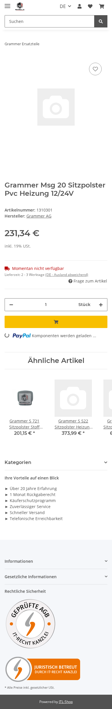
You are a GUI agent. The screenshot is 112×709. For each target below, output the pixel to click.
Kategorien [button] (18, 462)
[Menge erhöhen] (100, 305)
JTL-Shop (66, 701)
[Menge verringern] (11, 305)
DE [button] (63, 6)
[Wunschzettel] (90, 6)
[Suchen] (100, 21)
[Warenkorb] (101, 6)
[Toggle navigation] (7, 3)
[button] (79, 6)
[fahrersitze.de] (20, 6)
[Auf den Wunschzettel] (95, 69)
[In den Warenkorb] (56, 322)
